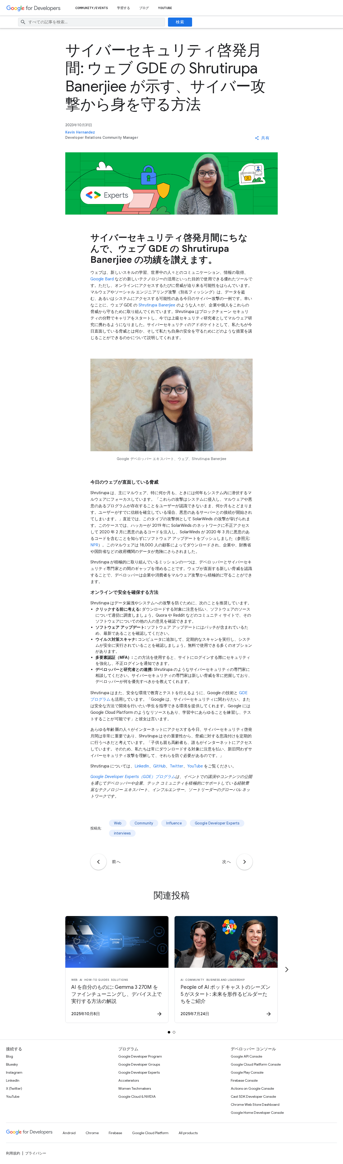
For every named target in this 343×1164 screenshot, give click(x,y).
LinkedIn (142, 766)
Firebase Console (244, 1080)
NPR (94, 545)
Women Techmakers (134, 1088)
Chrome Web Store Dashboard (255, 1104)
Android (69, 1133)
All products (188, 1133)
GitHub (159, 766)
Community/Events (91, 8)
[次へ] (245, 862)
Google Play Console (247, 1072)
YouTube (165, 8)
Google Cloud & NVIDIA (137, 1096)
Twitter (176, 766)
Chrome (92, 1133)
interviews (122, 833)
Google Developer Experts (217, 823)
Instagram (14, 1072)
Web (118, 823)
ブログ (144, 8)
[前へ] (98, 862)
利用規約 (13, 1153)
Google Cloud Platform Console (256, 1064)
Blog (9, 1056)
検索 (180, 22)
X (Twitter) (14, 1088)
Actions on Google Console (252, 1088)
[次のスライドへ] (287, 969)
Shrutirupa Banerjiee (158, 305)
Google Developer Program (140, 1056)
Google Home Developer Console (257, 1112)
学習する (123, 8)
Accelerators (128, 1080)
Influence (174, 823)
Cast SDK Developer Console (253, 1096)
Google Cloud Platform (150, 1133)
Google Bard (102, 279)
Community (144, 823)
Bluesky (12, 1064)
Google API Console (246, 1056)
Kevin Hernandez (80, 132)
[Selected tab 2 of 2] (174, 1032)
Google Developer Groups (139, 1064)
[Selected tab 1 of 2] (169, 1032)
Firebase (115, 1133)
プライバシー (35, 1153)
